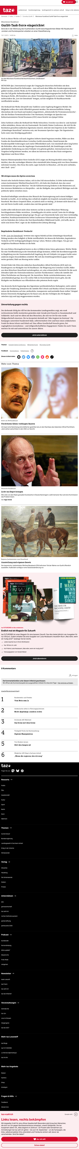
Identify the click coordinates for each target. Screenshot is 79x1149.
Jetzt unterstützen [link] (39, 335)
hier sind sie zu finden (65, 683)
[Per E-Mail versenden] (18, 357)
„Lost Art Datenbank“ (14, 236)
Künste (18, 16)
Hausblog (4, 873)
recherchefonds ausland (9, 916)
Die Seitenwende (6, 877)
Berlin (3, 809)
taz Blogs (4, 1043)
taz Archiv (4, 1057)
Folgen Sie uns (5, 771)
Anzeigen (4, 1087)
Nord (2, 814)
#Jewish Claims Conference (17, 345)
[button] (76, 2)
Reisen (3, 1073)
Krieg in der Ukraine (7, 848)
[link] (23, 10)
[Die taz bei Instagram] (22, 772)
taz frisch (4, 984)
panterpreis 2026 (6, 926)
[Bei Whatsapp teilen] (37, 357)
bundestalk (5, 941)
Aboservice (5, 1107)
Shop (3, 1082)
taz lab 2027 (5, 1028)
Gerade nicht (68, 1114)
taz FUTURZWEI (6, 1048)
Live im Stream (6, 1018)
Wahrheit (4, 819)
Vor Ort (3, 1013)
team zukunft (5, 979)
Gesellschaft (5, 795)
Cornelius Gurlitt (28, 16)
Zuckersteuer (5, 834)
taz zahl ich (5, 911)
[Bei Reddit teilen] (47, 357)
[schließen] (76, 1114)
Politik (3, 786)
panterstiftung (6, 921)
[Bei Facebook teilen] (33, 357)
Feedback (4, 1102)
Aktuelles (4, 868)
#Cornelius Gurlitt (45, 345)
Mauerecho (5, 955)
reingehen (4, 964)
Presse (3, 887)
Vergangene (5, 1023)
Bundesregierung (7, 839)
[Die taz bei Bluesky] (17, 772)
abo (2, 902)
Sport (3, 805)
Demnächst (5, 1009)
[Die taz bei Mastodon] (13, 772)
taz (6, 765)
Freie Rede (4, 960)
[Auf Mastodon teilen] (23, 357)
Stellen (3, 882)
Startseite (4, 16)
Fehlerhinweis (25, 351)
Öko (2, 790)
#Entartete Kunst (32, 345)
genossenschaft (6, 907)
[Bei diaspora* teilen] (42, 357)
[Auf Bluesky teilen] (28, 357)
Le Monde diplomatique (9, 1053)
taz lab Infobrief (6, 994)
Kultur (11, 16)
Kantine (3, 1078)
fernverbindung (6, 945)
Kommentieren (14, 351)
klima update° (5, 950)
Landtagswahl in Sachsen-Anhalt (12, 843)
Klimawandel (5, 853)
